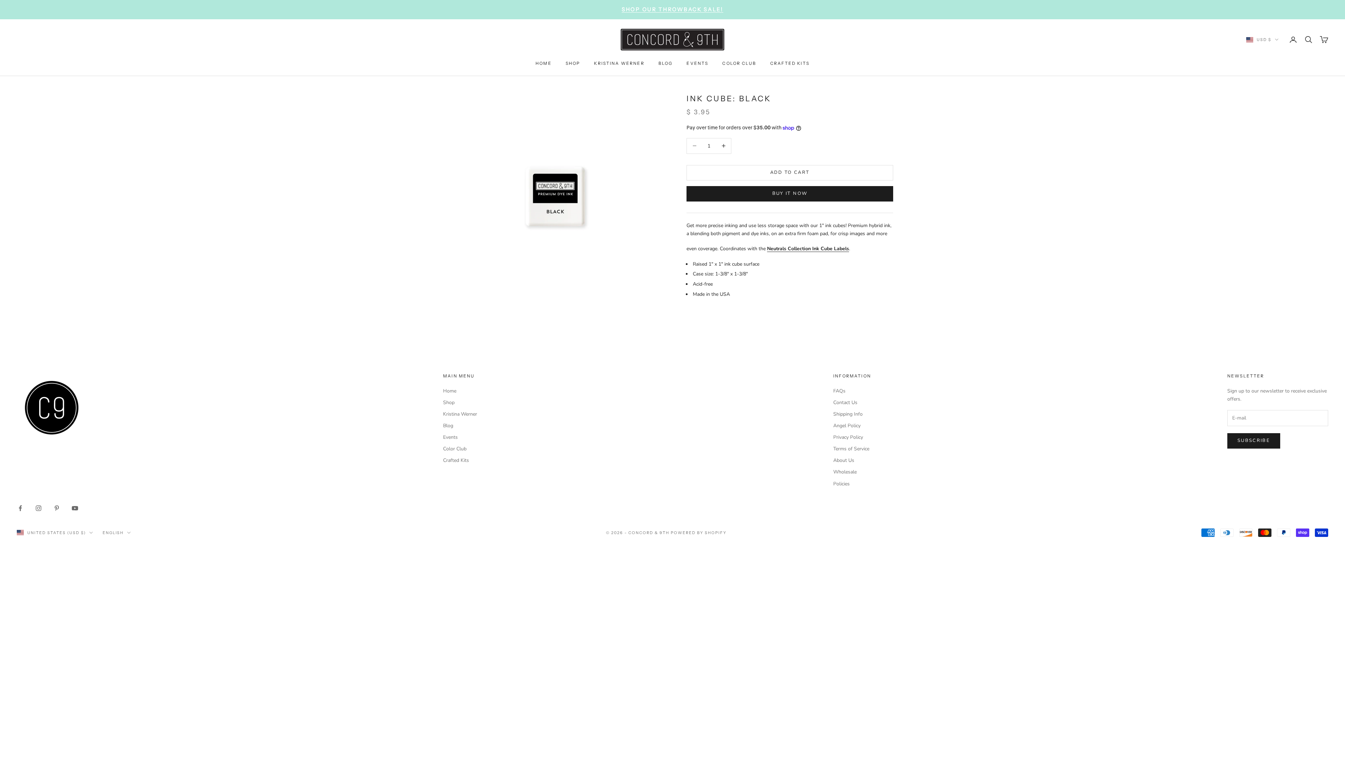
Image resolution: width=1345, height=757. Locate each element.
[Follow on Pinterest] (56, 508)
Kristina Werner (460, 414)
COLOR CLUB (739, 63)
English (113, 532)
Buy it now (789, 193)
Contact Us (845, 402)
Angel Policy (847, 425)
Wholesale (845, 472)
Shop (449, 402)
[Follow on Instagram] (38, 508)
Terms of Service (851, 448)
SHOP (573, 63)
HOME (544, 63)
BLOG (665, 63)
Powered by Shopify (698, 532)
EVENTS (697, 63)
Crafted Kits (456, 460)
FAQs (839, 391)
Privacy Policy (848, 437)
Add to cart (790, 172)
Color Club (455, 448)
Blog (448, 425)
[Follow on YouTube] (74, 508)
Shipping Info (848, 414)
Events (450, 437)
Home (449, 391)
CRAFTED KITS (789, 63)
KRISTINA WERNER (619, 63)
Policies (841, 483)
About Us (843, 460)
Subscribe (1253, 440)
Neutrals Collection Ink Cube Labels (808, 248)
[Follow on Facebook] (20, 508)
